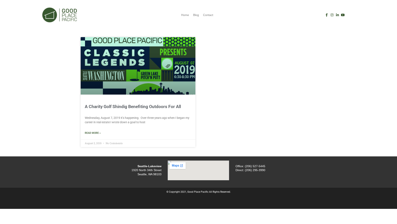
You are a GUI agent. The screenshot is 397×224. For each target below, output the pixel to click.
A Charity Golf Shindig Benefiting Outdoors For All (133, 106)
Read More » (93, 132)
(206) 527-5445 (255, 166)
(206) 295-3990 (255, 170)
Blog (196, 15)
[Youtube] (342, 15)
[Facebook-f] (326, 15)
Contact (208, 15)
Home (185, 15)
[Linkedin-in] (337, 15)
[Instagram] (332, 15)
